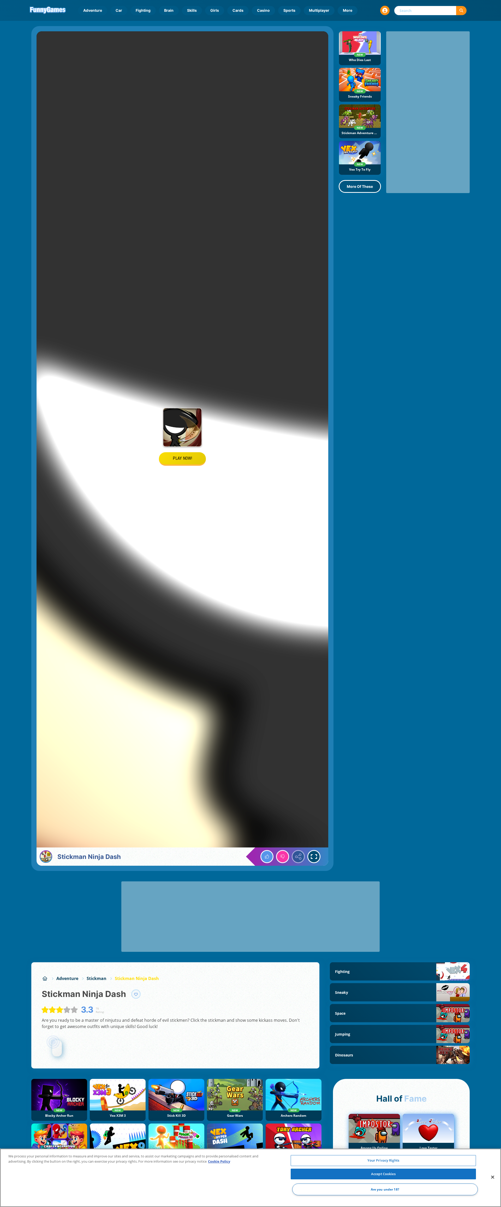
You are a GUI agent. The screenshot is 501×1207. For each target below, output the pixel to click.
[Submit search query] (461, 10)
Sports (289, 10)
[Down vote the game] (282, 856)
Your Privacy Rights (383, 1160)
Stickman (96, 978)
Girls (214, 10)
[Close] (492, 1177)
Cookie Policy (219, 1161)
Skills (192, 10)
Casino (263, 10)
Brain (169, 10)
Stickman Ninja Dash (137, 978)
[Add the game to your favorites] (136, 994)
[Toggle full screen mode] (313, 856)
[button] (385, 10)
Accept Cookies (383, 1174)
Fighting (143, 10)
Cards (237, 10)
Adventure (92, 10)
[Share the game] (298, 856)
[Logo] (47, 10)
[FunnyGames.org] (45, 978)
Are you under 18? (385, 1189)
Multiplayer (319, 10)
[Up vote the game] (266, 856)
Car (119, 10)
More (347, 10)
